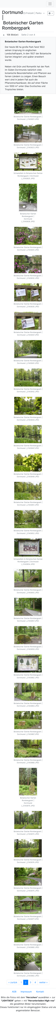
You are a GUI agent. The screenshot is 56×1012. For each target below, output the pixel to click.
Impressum (26, 991)
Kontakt (40, 991)
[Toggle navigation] (50, 4)
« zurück (12, 982)
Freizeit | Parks (33, 13)
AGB (14, 991)
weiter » (43, 982)
